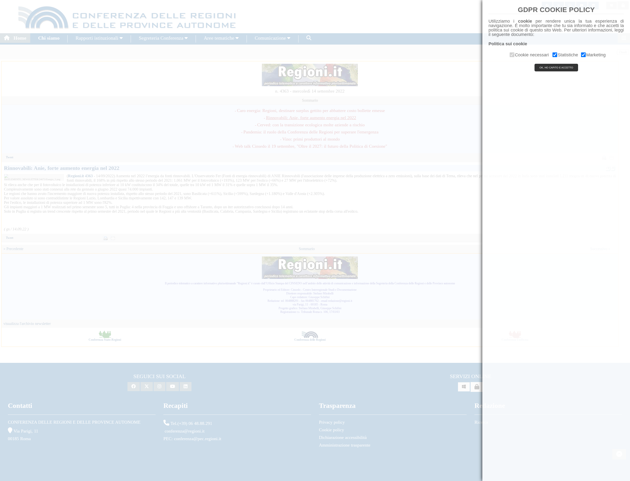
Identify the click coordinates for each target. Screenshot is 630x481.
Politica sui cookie (507, 43)
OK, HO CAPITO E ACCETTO (556, 67)
